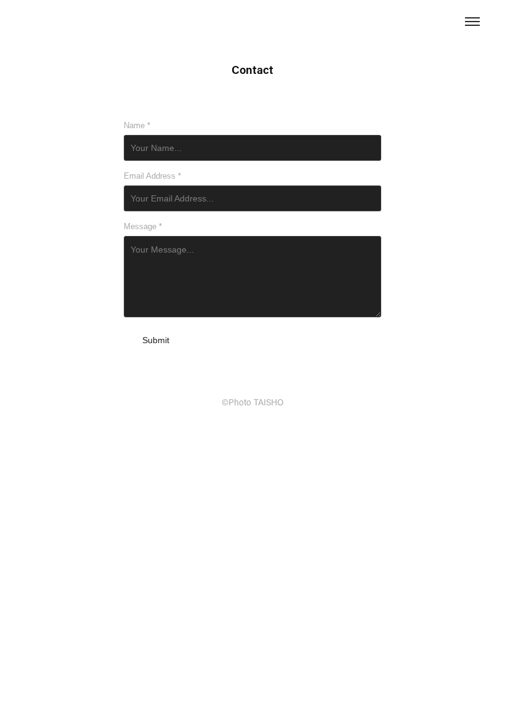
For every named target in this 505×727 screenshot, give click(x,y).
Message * (143, 226)
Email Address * (152, 176)
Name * (137, 125)
